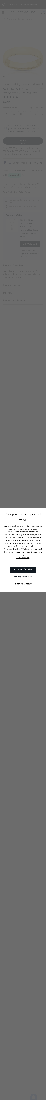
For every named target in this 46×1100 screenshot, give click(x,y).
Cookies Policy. (23, 558)
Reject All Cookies (23, 584)
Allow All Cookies (23, 569)
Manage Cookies (23, 577)
